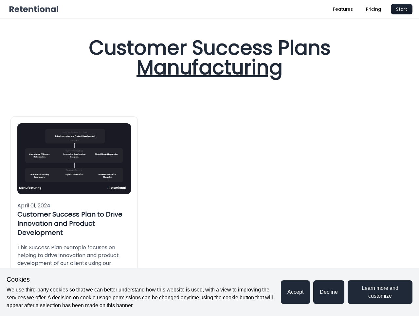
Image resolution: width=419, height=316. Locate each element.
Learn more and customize (380, 292)
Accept (295, 292)
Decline (329, 292)
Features (343, 9)
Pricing (373, 9)
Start (401, 9)
